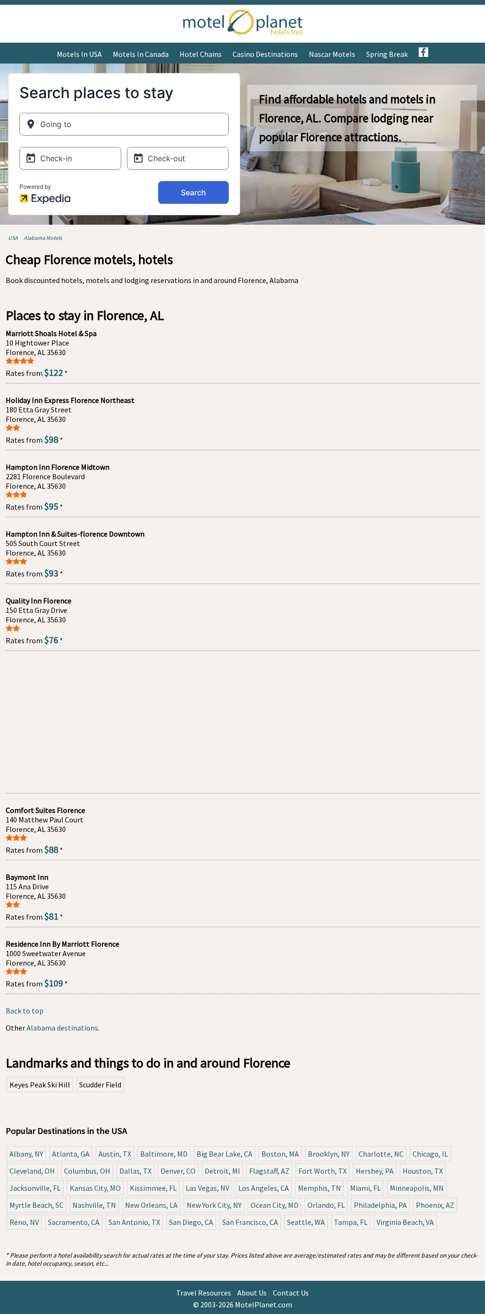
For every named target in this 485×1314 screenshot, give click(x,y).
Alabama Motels (43, 237)
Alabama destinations (62, 1027)
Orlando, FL (326, 1205)
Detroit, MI (222, 1171)
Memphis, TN (319, 1188)
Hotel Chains (201, 54)
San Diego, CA (191, 1222)
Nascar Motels (332, 54)
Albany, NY (26, 1154)
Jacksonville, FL (35, 1188)
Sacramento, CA (73, 1222)
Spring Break (387, 54)
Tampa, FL (351, 1222)
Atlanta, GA (71, 1154)
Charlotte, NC (381, 1154)
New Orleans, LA (151, 1205)
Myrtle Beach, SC (36, 1205)
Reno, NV (24, 1222)
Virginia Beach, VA (405, 1222)
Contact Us (291, 1292)
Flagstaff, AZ (269, 1171)
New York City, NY (214, 1205)
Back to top (25, 1010)
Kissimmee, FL (153, 1188)
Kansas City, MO (95, 1188)
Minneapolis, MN (417, 1188)
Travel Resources (203, 1292)
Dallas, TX (135, 1171)
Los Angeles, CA (263, 1188)
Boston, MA (280, 1154)
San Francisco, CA (250, 1222)
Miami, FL (365, 1188)
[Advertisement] (242, 722)
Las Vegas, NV (207, 1188)
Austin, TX (115, 1154)
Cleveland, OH (32, 1171)
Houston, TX (423, 1171)
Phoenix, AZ (435, 1205)
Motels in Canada (141, 54)
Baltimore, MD (164, 1154)
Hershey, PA (375, 1171)
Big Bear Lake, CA (224, 1154)
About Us (252, 1292)
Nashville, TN (94, 1205)
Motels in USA (79, 54)
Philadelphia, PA (380, 1205)
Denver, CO (178, 1171)
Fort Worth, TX (322, 1171)
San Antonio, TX (134, 1222)
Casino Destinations (265, 54)
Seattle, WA (306, 1222)
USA (13, 237)
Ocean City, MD (274, 1205)
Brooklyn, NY (329, 1154)
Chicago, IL (430, 1154)
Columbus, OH (87, 1171)
